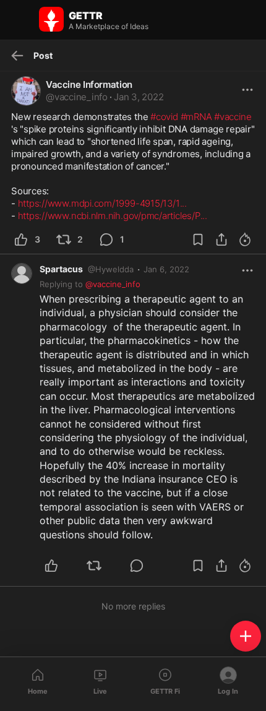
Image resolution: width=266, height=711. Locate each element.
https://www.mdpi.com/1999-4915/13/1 (102, 203)
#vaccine (232, 117)
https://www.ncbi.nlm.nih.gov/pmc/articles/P (112, 216)
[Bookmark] (198, 239)
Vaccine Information (89, 84)
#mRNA (196, 117)
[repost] (101, 565)
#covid (164, 117)
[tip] (245, 239)
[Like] (58, 565)
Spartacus (61, 269)
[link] (166, 269)
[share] (221, 239)
